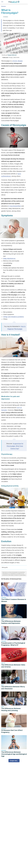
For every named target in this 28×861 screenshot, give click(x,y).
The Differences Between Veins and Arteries (13, 666)
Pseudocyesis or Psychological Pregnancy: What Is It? (13, 644)
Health (3, 663)
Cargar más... (14, 760)
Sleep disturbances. (9, 258)
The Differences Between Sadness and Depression (11, 622)
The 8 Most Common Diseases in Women (13, 600)
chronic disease (18, 61)
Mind (2, 619)
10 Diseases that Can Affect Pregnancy (12, 731)
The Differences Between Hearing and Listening (11, 709)
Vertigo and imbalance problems (13, 317)
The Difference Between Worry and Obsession (13, 688)
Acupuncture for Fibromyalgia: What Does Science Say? (15, 446)
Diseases (3, 6)
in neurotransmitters (14, 206)
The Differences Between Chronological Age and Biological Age (14, 754)
